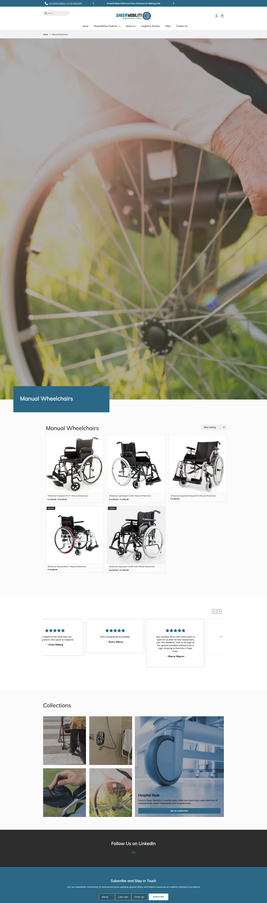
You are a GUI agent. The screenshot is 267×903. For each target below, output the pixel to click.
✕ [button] (210, 414)
